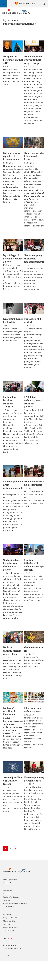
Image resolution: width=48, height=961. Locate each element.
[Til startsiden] (16, 11)
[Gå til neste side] (15, 848)
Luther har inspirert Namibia (9, 400)
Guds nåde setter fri (34, 649)
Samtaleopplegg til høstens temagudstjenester (34, 258)
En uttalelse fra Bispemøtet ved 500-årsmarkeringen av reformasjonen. (34, 662)
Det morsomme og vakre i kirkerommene (12, 156)
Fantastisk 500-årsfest (33, 320)
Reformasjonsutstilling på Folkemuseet (34, 483)
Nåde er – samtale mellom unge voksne (12, 650)
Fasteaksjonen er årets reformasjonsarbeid (13, 485)
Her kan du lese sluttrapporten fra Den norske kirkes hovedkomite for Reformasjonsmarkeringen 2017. (13, 77)
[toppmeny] (3, 3)
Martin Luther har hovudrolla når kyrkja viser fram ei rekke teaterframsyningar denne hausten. (12, 334)
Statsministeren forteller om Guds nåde (12, 563)
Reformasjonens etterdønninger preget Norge (33, 60)
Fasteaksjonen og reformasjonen (34, 779)
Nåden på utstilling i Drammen (9, 711)
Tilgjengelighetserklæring (12, 948)
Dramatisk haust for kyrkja (13, 320)
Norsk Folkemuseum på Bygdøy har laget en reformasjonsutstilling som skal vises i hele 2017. (34, 499)
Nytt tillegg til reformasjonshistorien (13, 257)
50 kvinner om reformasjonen (32, 709)
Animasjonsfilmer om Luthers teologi (13, 780)
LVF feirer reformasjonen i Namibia (33, 400)
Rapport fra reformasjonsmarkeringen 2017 (13, 60)
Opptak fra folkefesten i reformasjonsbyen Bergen (34, 564)
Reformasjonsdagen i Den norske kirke (34, 156)
